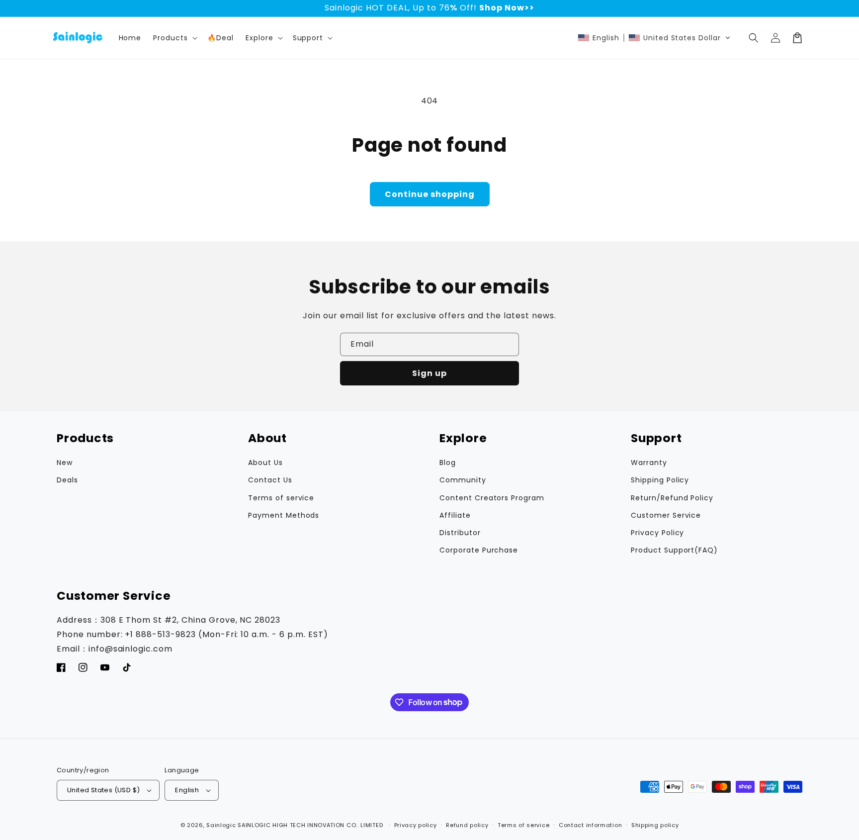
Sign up (429, 373)
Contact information (590, 825)
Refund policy (467, 825)
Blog (447, 462)
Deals (67, 480)
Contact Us (270, 480)
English (187, 790)
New (65, 462)
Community (462, 480)
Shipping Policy (660, 480)
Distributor (460, 533)
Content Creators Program (491, 498)
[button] (263, 37)
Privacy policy (415, 825)
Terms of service (281, 498)
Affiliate (455, 515)
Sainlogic (221, 825)
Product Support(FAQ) (674, 550)
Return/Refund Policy (672, 498)
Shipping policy (655, 825)
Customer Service (666, 515)
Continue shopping (430, 194)
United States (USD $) (103, 790)
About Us (265, 462)
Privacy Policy (657, 533)
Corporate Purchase (478, 550)
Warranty (649, 462)
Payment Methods (283, 515)
